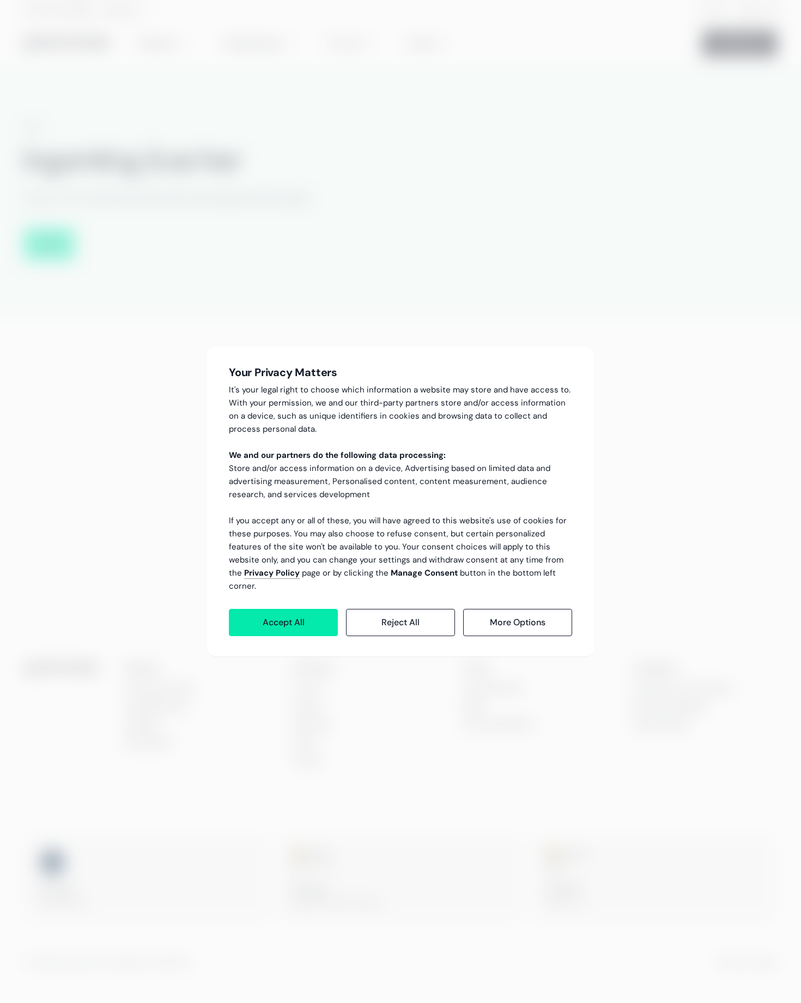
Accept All (284, 622)
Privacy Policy (272, 572)
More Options (517, 622)
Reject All (400, 622)
